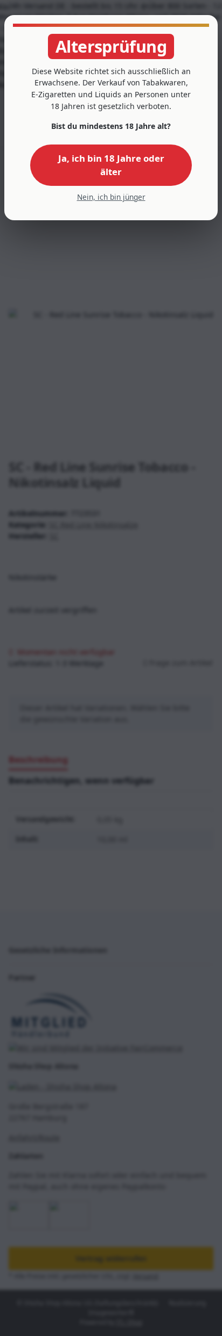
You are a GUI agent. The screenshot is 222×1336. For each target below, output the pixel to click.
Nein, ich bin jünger (111, 197)
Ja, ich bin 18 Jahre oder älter (111, 165)
